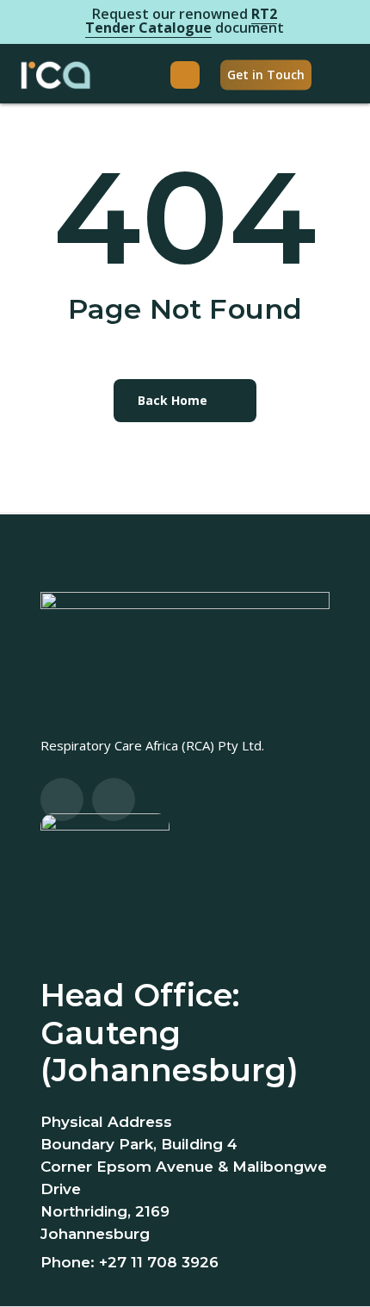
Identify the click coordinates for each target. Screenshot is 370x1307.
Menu (184, 75)
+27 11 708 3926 (159, 1262)
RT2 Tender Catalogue (181, 20)
